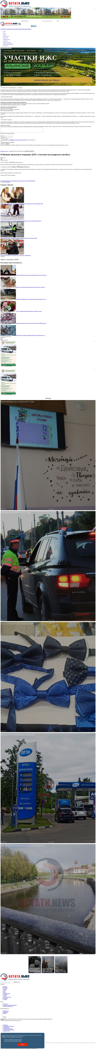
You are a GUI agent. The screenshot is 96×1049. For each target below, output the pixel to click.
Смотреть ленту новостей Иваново (27, 180)
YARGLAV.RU (6, 1031)
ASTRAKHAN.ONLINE (8, 1026)
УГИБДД (8, 182)
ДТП (4, 182)
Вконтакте (6, 1010)
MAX (5, 1013)
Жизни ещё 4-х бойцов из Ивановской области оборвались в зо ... (30, 335)
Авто (4, 991)
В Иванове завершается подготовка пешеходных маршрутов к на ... (31, 299)
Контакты (5, 1003)
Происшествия (25, 29)
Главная (2, 29)
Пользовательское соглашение (10, 1005)
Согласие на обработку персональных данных (13, 1039)
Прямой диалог (5, 37)
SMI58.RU (5, 1025)
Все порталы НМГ (5, 1022)
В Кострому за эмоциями (7, 42)
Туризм (4, 31)
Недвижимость (6, 993)
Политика (19, 29)
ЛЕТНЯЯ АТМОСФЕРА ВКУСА (8, 44)
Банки (4, 992)
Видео (29, 29)
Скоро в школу (5, 45)
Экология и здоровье (6, 39)
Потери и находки (6, 36)
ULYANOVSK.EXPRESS (8, 1029)
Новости (6, 29)
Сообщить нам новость (29, 151)
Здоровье (5, 994)
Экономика (14, 29)
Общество (10, 29)
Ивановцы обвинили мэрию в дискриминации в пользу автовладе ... (31, 275)
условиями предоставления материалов (18, 139)
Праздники (5, 34)
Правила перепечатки (8, 1006)
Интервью (5, 987)
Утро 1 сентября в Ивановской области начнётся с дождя (29, 311)
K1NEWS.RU (6, 1027)
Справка (5, 988)
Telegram (6, 1012)
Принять (22, 1044)
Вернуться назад (4, 151)
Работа (4, 990)
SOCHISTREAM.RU (7, 1028)
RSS (5, 1017)
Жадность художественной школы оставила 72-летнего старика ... (31, 287)
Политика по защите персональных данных (12, 1041)
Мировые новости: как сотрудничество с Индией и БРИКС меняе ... (31, 323)
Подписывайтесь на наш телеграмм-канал (10, 180)
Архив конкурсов (7, 997)
